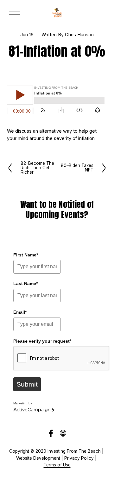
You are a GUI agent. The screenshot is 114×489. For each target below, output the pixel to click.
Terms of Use (57, 464)
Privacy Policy (79, 458)
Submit (27, 384)
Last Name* (25, 283)
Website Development (38, 458)
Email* (20, 312)
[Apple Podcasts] (63, 433)
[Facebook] (51, 433)
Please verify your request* (42, 341)
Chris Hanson (79, 35)
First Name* (25, 254)
